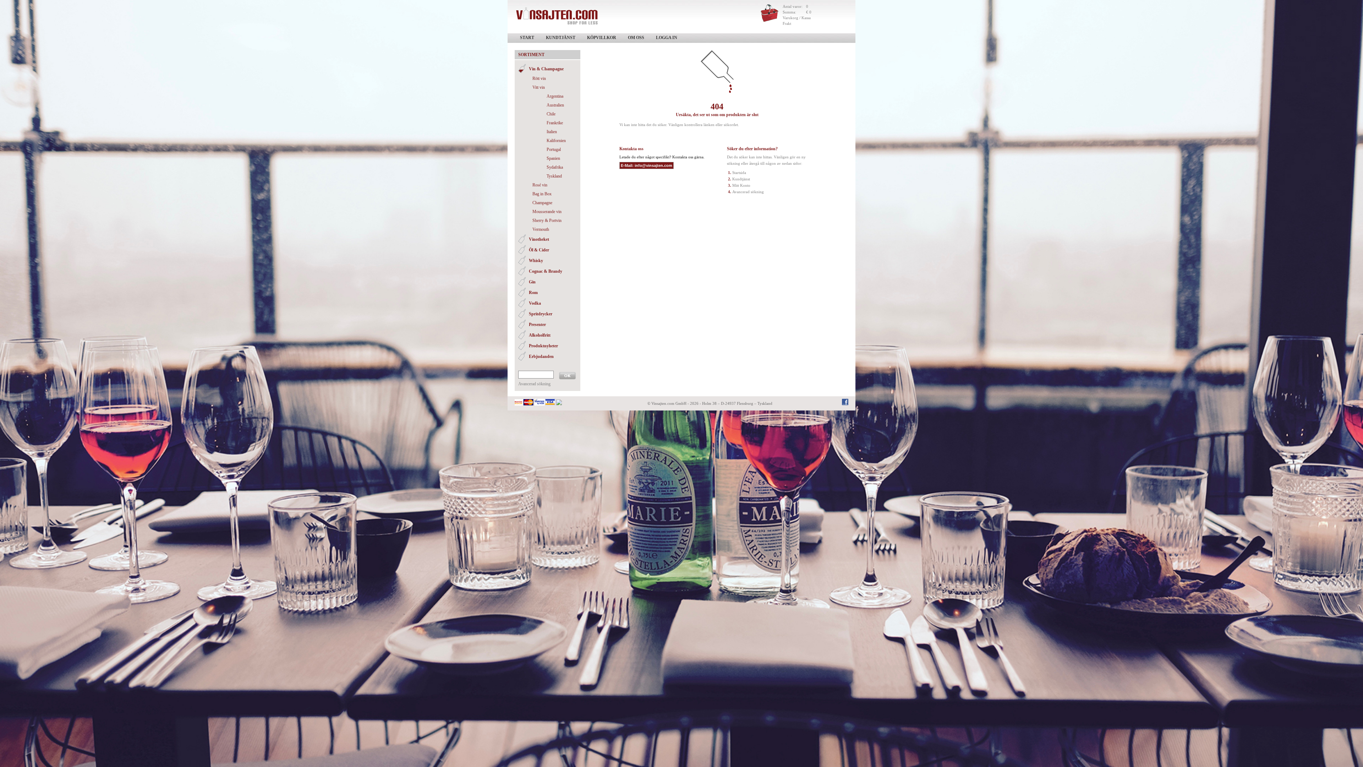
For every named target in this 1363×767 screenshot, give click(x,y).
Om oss (636, 37)
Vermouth (540, 229)
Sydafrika (555, 167)
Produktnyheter (543, 345)
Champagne (542, 202)
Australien (555, 105)
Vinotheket (539, 239)
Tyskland (554, 176)
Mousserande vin (547, 211)
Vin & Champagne (546, 68)
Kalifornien (556, 140)
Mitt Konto (741, 185)
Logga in (666, 37)
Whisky (536, 260)
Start (527, 37)
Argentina (555, 96)
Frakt (787, 23)
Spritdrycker (540, 313)
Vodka (535, 303)
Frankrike (555, 122)
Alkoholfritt (540, 335)
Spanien (553, 158)
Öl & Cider (539, 249)
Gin (532, 281)
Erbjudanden (541, 356)
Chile (551, 113)
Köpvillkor (601, 37)
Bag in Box (542, 193)
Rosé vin (539, 185)
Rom (533, 292)
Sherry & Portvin (547, 220)
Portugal (554, 149)
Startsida (739, 172)
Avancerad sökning (534, 383)
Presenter (537, 324)
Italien (552, 131)
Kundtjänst (560, 37)
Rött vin (539, 78)
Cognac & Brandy (545, 271)
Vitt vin (538, 87)
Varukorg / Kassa (797, 18)
